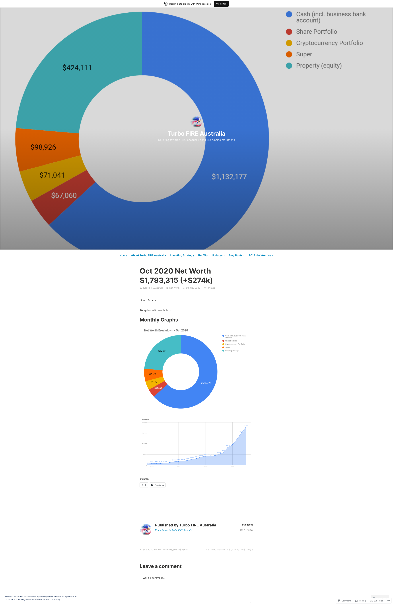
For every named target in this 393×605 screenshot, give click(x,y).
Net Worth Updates (210, 255)
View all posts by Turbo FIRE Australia (173, 530)
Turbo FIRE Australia (196, 133)
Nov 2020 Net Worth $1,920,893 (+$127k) (228, 550)
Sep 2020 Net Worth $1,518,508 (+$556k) (163, 550)
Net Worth (174, 287)
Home (123, 255)
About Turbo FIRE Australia (148, 255)
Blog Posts (236, 255)
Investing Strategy (182, 255)
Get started (221, 4)
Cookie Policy (55, 599)
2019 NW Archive (260, 255)
